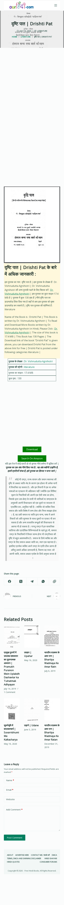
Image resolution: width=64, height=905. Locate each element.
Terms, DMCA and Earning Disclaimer (24, 858)
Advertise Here (22, 855)
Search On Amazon (32, 458)
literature (42, 31)
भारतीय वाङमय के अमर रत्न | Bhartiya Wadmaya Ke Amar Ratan (52, 732)
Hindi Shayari (51, 858)
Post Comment (14, 837)
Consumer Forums (48, 862)
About (10, 855)
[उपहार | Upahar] (32, 636)
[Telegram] (32, 581)
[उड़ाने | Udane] (32, 709)
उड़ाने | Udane (31, 725)
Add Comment (14, 809)
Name (10, 780)
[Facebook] (9, 581)
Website (10, 799)
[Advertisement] (32, 88)
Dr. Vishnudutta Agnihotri (38, 361)
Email (9, 789)
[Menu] (55, 5)
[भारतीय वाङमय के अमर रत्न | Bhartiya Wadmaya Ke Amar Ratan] (52, 709)
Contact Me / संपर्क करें (40, 855)
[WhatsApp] (43, 581)
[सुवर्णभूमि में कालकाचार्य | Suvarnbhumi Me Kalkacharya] (12, 709)
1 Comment (9, 692)
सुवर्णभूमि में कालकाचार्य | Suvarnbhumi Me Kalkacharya (11, 732)
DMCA (54, 855)
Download (32, 449)
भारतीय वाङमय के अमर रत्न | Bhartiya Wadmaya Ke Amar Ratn (52, 659)
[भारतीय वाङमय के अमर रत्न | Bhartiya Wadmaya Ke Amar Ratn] (52, 636)
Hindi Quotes (13, 862)
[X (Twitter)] (20, 581)
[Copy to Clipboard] (54, 581)
